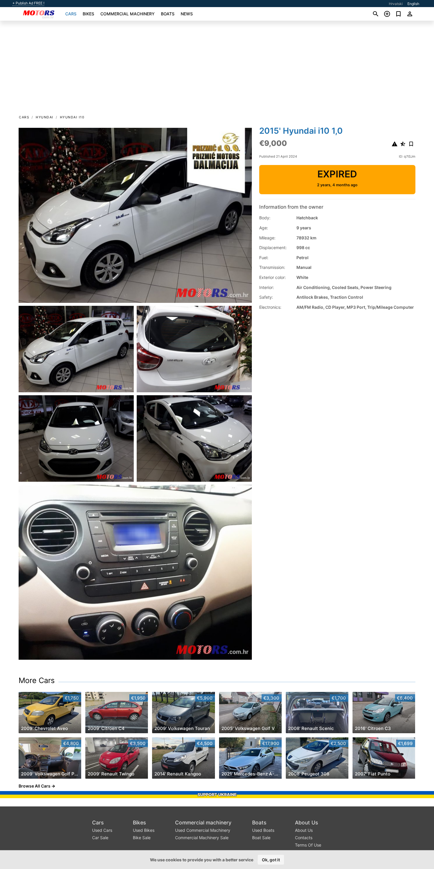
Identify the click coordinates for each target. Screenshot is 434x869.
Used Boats (263, 830)
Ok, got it (271, 859)
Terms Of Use (308, 844)
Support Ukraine (217, 794)
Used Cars (102, 830)
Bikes (88, 13)
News (187, 13)
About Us (306, 822)
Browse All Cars (34, 785)
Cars (70, 13)
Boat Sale (261, 837)
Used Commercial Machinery (202, 830)
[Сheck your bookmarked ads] (398, 14)
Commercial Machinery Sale (202, 837)
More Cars (37, 680)
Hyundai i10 (72, 117)
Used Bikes (143, 830)
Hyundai (44, 117)
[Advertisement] (217, 69)
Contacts (303, 837)
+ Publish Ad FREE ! (28, 3)
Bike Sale (142, 837)
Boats (167, 13)
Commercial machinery (127, 13)
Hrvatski (396, 3)
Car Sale (100, 837)
